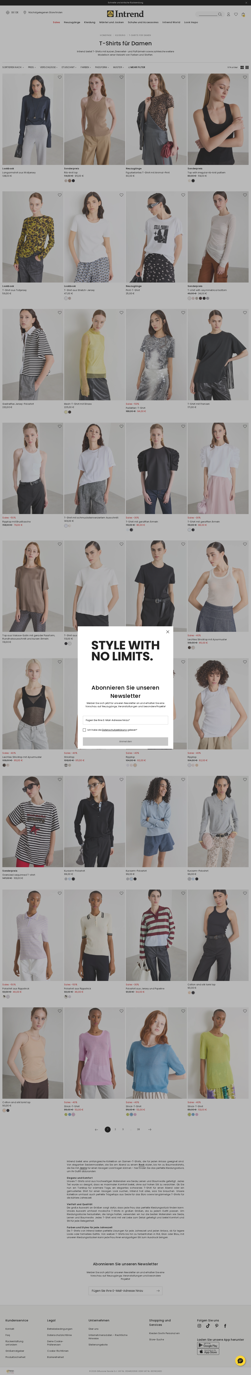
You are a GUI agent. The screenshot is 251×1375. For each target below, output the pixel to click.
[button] (240, 1361)
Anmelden (125, 741)
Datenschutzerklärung (114, 729)
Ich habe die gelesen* (112, 730)
